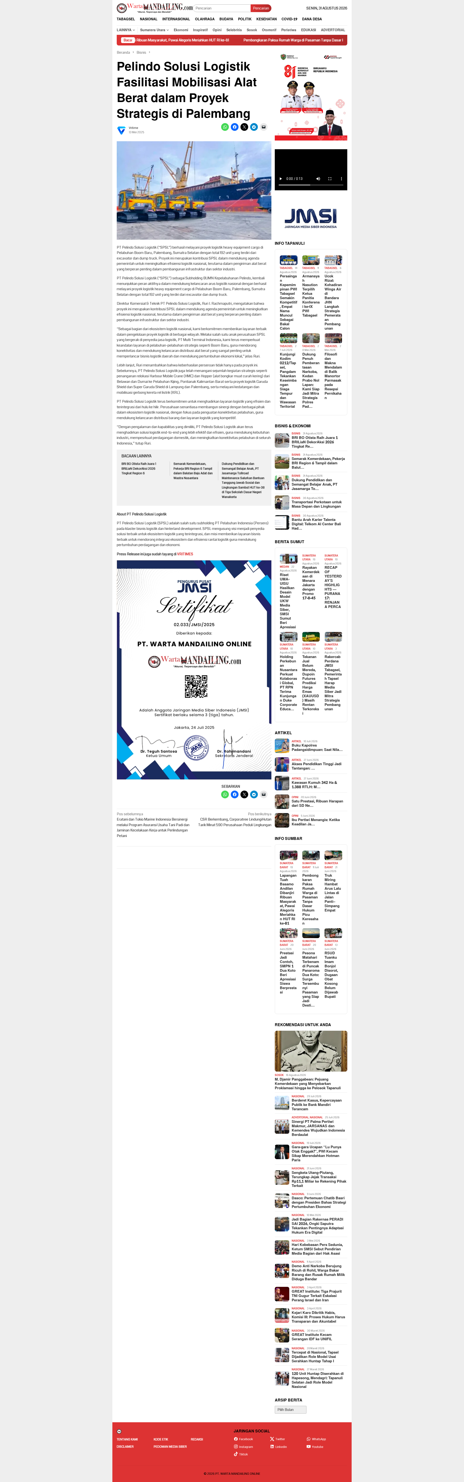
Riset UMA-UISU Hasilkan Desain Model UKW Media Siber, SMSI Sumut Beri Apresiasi (288, 601)
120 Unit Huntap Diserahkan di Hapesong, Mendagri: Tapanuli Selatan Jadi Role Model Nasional (318, 1380)
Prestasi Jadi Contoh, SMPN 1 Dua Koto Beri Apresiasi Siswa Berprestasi (288, 973)
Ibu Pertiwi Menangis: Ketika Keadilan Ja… (316, 822)
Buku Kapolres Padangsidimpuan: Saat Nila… (317, 747)
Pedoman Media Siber (170, 1447)
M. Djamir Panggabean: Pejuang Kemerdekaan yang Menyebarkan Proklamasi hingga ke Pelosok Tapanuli (308, 1083)
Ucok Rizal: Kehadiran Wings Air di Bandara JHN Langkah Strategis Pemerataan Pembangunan (333, 302)
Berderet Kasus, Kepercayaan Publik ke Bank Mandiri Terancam (317, 1105)
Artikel (296, 741)
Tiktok (243, 1454)
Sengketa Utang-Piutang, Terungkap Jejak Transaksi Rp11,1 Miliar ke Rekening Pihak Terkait (319, 1179)
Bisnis (296, 433)
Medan (284, 567)
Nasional (298, 1096)
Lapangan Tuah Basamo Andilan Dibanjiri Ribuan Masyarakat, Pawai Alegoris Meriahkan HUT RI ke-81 (288, 900)
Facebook (246, 1439)
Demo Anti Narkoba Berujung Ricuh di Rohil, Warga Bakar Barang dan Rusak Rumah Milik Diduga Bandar (318, 1273)
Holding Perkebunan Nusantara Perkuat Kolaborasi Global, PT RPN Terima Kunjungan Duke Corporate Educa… (288, 683)
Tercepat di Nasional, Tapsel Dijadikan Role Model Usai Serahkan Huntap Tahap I (315, 1356)
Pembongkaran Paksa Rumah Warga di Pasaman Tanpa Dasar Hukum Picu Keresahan (253, 40)
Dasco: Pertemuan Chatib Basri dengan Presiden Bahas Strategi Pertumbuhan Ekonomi (319, 1202)
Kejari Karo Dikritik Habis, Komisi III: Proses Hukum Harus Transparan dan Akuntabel (318, 1317)
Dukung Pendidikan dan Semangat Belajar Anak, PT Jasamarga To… (314, 484)
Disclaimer (125, 1447)
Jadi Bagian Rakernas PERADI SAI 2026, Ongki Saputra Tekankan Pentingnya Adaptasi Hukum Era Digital (318, 1226)
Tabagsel (286, 268)
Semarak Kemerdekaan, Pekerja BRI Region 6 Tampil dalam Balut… (318, 463)
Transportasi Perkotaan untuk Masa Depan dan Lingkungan (317, 504)
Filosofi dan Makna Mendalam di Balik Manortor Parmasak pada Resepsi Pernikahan (333, 376)
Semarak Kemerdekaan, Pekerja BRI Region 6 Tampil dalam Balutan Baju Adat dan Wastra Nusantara (193, 471)
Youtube (317, 1447)
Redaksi (197, 1439)
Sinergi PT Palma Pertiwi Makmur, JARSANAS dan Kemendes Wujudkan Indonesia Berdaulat (318, 1128)
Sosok (279, 1075)
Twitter (280, 1439)
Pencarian (261, 8)
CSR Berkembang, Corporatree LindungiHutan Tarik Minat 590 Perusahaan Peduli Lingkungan (234, 819)
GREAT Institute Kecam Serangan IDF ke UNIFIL (312, 1337)
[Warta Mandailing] (155, 8)
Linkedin (281, 1447)
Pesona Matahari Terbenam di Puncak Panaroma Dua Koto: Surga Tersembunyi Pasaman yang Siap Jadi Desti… (310, 979)
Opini (295, 797)
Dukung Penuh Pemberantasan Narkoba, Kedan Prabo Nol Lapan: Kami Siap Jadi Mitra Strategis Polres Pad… (310, 380)
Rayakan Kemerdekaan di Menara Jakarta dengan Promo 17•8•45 (310, 583)
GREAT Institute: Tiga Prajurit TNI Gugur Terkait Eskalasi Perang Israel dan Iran (317, 1296)
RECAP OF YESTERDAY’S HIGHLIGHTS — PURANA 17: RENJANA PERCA (333, 587)
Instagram (246, 1447)
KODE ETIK (161, 1439)
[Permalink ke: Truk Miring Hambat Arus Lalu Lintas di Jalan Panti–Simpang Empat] (333, 855)
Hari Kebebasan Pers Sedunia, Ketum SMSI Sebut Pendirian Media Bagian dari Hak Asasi (317, 1249)
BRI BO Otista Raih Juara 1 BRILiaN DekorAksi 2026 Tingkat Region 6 (139, 468)
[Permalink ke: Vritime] (121, 130)
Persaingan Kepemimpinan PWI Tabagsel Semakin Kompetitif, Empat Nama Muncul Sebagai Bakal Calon (288, 302)
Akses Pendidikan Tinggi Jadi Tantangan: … (316, 766)
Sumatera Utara (309, 558)
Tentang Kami (127, 1439)
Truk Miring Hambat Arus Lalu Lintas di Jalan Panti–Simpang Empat (333, 893)
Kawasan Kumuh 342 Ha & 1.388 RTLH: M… (314, 785)
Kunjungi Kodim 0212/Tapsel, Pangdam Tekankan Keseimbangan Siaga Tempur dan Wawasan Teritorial (288, 380)
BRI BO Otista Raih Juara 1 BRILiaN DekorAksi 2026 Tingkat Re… (315, 442)
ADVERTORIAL (300, 1117)
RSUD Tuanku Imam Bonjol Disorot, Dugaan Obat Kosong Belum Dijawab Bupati (331, 975)
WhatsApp (319, 1439)
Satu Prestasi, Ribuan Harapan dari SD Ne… (317, 803)
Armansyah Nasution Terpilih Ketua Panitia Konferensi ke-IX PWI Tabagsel (311, 296)
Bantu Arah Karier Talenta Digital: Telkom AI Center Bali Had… (316, 524)
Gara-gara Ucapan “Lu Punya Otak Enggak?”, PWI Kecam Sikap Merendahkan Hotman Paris (316, 1154)
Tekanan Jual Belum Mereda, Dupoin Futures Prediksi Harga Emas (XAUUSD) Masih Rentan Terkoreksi (310, 685)
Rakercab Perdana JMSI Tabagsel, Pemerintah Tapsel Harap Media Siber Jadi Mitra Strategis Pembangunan (333, 683)
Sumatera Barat (286, 865)
